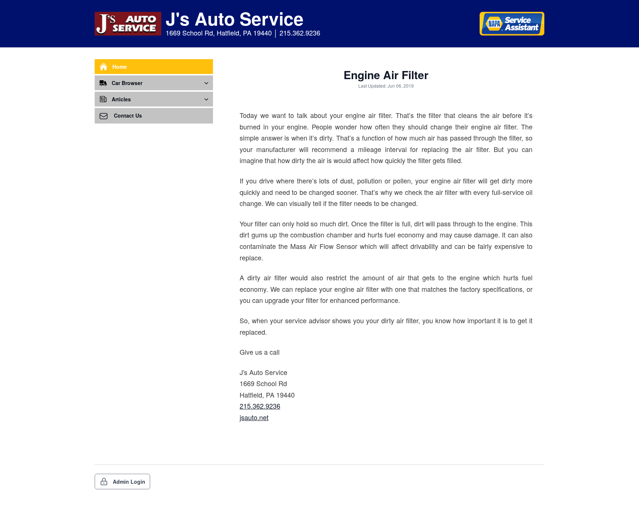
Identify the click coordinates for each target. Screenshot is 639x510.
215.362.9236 (260, 406)
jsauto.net (254, 417)
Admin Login (129, 481)
